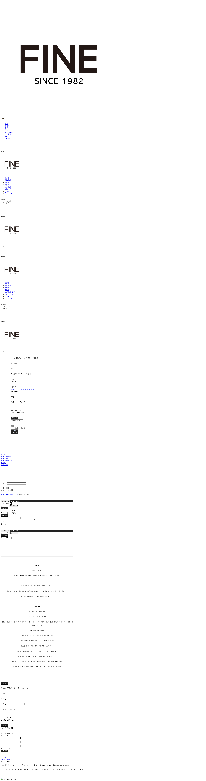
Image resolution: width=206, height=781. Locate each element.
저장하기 (4, 508)
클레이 (7, 126)
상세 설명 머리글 (7, 457)
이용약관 (3, 757)
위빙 (6, 130)
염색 (6, 128)
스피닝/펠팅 (9, 132)
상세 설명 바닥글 (7, 461)
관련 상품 (4, 465)
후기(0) (3, 454)
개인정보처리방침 (6, 759)
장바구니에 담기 (7, 728)
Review (7, 138)
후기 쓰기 (5, 515)
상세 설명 (4, 459)
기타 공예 (8, 134)
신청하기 (4, 751)
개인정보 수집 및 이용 (9, 494)
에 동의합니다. (15, 494)
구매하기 (4, 683)
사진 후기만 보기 (10, 510)
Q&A (6, 136)
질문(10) (4, 463)
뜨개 (6, 124)
